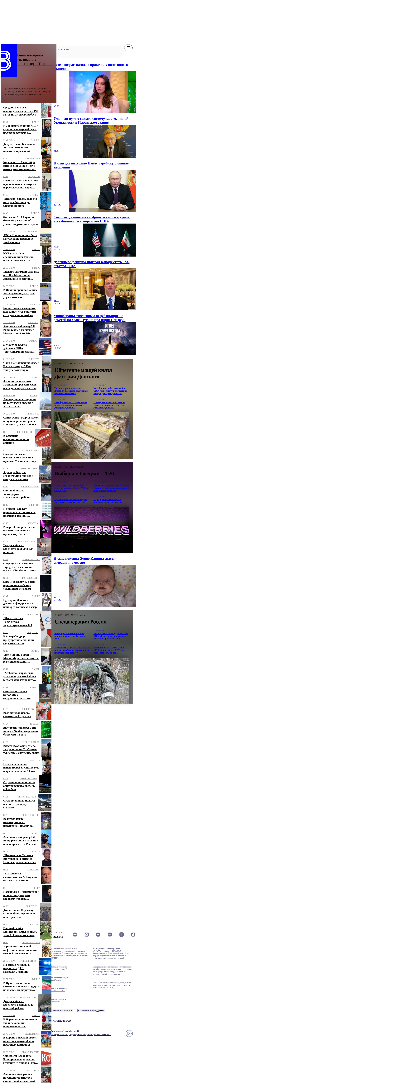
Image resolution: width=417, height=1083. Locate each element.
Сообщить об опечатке (62, 1010)
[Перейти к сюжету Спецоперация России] (91, 681)
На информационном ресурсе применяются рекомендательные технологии (81, 1034)
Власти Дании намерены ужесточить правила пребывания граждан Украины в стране (28, 61)
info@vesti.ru (56, 980)
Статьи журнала (62, 1021)
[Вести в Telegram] (98, 934)
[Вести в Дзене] (75, 934)
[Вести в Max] (86, 934)
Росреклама (55, 1002)
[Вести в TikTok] (133, 934)
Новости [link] (63, 49)
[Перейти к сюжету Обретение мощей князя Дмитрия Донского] (91, 435)
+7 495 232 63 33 (58, 991)
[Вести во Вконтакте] (110, 934)
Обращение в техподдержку (91, 1010)
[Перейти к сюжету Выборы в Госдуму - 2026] (91, 530)
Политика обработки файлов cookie (65, 1031)
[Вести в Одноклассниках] (121, 934)
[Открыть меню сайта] (128, 47)
